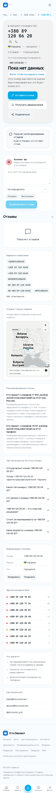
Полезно (12, 196)
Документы (8, 745)
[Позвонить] (16, 41)
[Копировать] (10, 41)
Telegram (35, 750)
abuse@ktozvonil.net (17, 705)
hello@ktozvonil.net (16, 699)
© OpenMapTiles (26, 370)
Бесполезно (27, 196)
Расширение (21, 750)
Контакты (45, 739)
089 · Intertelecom (15, 296)
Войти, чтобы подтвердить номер (27, 74)
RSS (44, 750)
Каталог (7, 739)
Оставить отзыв (24, 95)
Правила (46, 745)
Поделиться (22, 114)
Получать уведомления (29, 104)
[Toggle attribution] (46, 370)
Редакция (8, 750)
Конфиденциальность (28, 745)
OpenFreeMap (14, 370)
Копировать (14, 577)
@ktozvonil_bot (14, 712)
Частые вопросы (29, 739)
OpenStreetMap (15, 373)
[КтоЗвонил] (5, 5)
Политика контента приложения (19, 756)
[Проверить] (28, 788)
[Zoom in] (45, 325)
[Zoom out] (45, 329)
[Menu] (50, 5)
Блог (16, 739)
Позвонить (29, 577)
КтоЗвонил (17, 733)
